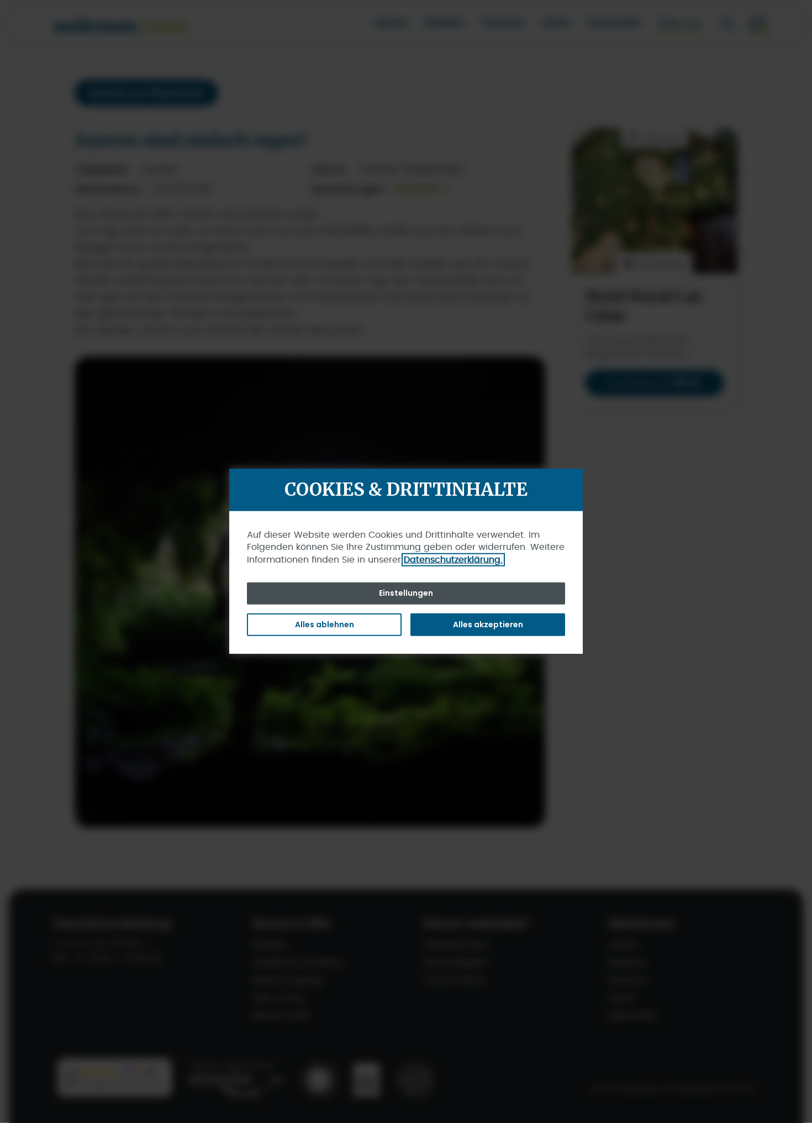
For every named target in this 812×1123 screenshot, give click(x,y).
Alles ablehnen (324, 623)
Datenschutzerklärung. (453, 559)
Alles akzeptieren (488, 623)
